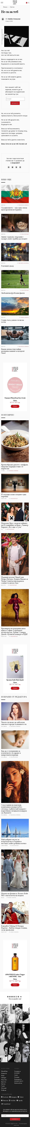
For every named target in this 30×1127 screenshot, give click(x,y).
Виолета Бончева (24, 263)
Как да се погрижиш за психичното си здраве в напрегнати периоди (11, 753)
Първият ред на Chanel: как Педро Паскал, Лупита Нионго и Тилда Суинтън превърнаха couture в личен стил (14, 580)
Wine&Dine (4, 1071)
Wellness (4, 726)
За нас (16, 1075)
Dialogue (3, 1077)
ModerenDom (18, 1083)
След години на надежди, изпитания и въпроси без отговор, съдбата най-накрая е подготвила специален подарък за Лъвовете (14, 809)
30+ (2, 529)
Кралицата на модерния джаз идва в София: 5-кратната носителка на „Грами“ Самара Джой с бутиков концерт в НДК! (14, 631)
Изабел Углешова (14, 19)
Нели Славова (25, 317)
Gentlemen (4, 845)
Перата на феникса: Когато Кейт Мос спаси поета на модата (14, 895)
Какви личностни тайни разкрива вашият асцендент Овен (13, 351)
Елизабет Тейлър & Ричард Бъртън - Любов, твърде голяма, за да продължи (14, 928)
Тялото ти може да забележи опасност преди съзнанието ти (13, 723)
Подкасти (4, 1073)
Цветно (12, 7)
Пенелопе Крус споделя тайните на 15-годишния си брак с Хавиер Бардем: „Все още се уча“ (14, 525)
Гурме (3, 470)
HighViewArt (25, 234)
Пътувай (3, 1088)
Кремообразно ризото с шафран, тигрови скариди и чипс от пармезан (14, 467)
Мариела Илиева (24, 205)
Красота (3, 585)
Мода (2, 897)
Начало (5, 7)
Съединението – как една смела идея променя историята (14, 209)
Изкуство (4, 498)
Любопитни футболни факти (13, 293)
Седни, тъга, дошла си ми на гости (12, 321)
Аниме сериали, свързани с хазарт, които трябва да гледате (14, 238)
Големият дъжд (7, 266)
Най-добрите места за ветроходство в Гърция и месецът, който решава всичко (13, 842)
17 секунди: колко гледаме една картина (13, 495)
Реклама (16, 1077)
